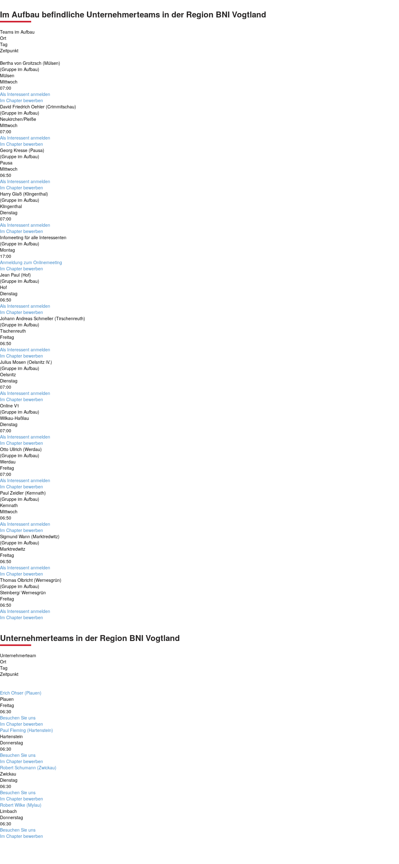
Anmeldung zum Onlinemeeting (31, 262)
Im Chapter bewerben (21, 100)
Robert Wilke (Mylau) (20, 805)
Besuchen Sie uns (18, 717)
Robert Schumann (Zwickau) (28, 767)
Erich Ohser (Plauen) (20, 693)
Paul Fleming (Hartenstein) (26, 730)
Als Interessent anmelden (25, 94)
